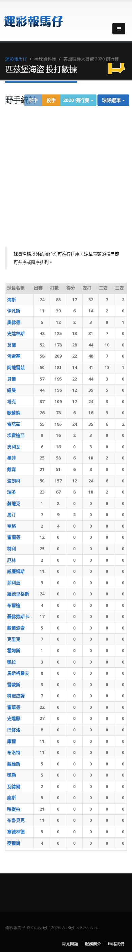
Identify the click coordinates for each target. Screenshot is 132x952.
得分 (70, 288)
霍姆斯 (13, 650)
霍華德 (13, 707)
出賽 (38, 288)
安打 (87, 288)
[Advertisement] (66, 177)
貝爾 (11, 379)
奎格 (11, 526)
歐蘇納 (13, 413)
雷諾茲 (13, 424)
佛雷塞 (13, 356)
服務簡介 (93, 943)
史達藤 (13, 718)
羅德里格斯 (18, 594)
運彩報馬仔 (16, 59)
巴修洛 (13, 730)
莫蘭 (11, 345)
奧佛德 (13, 322)
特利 (11, 548)
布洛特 (13, 752)
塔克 (11, 401)
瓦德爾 (13, 786)
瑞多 (11, 492)
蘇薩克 (13, 503)
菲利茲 (13, 583)
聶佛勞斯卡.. (19, 616)
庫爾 (11, 741)
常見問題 (70, 943)
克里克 (13, 639)
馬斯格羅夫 (18, 673)
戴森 (11, 469)
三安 (119, 288)
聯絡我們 (116, 943)
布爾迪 (13, 605)
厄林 (11, 560)
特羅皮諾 (16, 696)
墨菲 (11, 458)
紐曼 (11, 390)
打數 (54, 288)
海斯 (11, 300)
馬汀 (11, 514)
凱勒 (11, 775)
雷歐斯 (13, 684)
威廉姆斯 (16, 571)
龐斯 (11, 797)
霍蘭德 (13, 537)
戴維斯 (13, 764)
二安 (103, 288)
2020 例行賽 (77, 100)
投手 (51, 100)
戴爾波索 (16, 628)
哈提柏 (13, 809)
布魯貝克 (16, 820)
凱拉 (11, 662)
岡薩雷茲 (16, 367)
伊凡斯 (13, 311)
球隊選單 (112, 100)
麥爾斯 (13, 843)
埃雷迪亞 (16, 435)
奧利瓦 (13, 447)
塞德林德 (16, 832)
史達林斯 (16, 333)
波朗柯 (13, 481)
